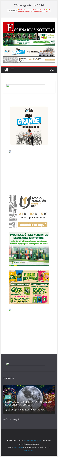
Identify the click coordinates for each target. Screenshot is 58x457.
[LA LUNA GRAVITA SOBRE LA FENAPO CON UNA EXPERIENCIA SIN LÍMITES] (29, 387)
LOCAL (8, 397)
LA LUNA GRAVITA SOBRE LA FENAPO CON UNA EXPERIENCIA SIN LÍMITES (28, 403)
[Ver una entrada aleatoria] (52, 70)
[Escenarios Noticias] (6, 70)
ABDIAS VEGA (39, 409)
